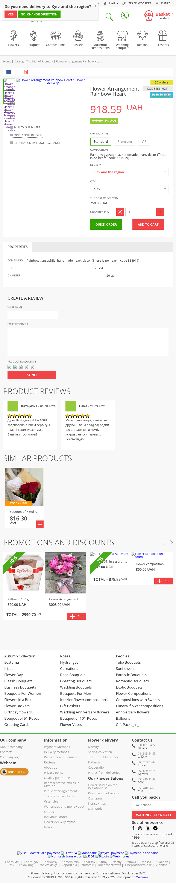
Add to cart (148, 224)
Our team (95, 798)
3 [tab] (88, 623)
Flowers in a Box (17, 699)
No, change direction (39, 14)
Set (80, 616)
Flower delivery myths (59, 822)
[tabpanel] (30, 425)
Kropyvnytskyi (48, 865)
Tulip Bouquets (128, 662)
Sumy (103, 862)
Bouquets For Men (75, 693)
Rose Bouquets (72, 674)
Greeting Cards (16, 724)
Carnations (69, 668)
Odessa (145, 862)
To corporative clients (59, 796)
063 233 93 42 (146, 762)
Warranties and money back (64, 807)
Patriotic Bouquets (131, 674)
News (48, 827)
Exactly (116, 862)
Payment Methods (57, 747)
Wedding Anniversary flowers (84, 712)
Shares (49, 812)
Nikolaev (161, 862)
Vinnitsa (161, 865)
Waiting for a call (154, 815)
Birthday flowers (18, 712)
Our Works (95, 809)
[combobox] (129, 172)
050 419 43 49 (146, 779)
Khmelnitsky (70, 862)
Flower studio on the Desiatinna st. (102, 787)
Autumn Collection (19, 656)
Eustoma (11, 662)
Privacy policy (53, 773)
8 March (94, 762)
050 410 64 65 (146, 788)
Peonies (122, 656)
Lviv (11, 865)
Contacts (6, 752)
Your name (15, 307)
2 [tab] (81, 623)
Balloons (123, 718)
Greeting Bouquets (76, 680)
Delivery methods (56, 752)
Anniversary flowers (132, 712)
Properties (18, 246)
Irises (8, 668)
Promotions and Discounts (58, 542)
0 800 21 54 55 (147, 745)
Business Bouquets (20, 687)
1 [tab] (88, 453)
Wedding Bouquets (76, 687)
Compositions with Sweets (138, 699)
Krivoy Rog (25, 865)
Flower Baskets (17, 705)
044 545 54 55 (146, 753)
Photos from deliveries (104, 773)
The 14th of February (103, 757)
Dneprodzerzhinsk (138, 865)
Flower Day (13, 674)
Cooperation (97, 767)
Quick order (106, 224)
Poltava (131, 862)
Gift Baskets (70, 705)
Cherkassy (50, 862)
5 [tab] (101, 623)
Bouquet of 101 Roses (78, 718)
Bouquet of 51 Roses (21, 718)
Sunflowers (125, 668)
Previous (163, 542)
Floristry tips (97, 804)
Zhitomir (87, 865)
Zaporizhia (69, 865)
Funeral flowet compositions (139, 705)
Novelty (93, 747)
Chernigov (31, 862)
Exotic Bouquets (129, 687)
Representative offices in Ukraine (61, 784)
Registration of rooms (103, 793)
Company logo (10, 757)
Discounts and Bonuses (61, 757)
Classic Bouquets (18, 680)
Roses (65, 656)
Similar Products (37, 458)
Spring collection (100, 752)
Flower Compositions (133, 693)
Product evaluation (22, 361)
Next (171, 542)
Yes (11, 14)
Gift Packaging (127, 724)
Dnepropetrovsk (109, 865)
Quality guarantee (57, 778)
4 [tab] (94, 623)
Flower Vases (71, 724)
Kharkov (89, 862)
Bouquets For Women (22, 693)
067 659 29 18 (146, 770)
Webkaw (142, 877)
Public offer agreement (60, 791)
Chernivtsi (12, 862)
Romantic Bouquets (132, 680)
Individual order (55, 817)
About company (11, 747)
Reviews (50, 762)
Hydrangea (69, 662)
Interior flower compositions (84, 699)
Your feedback (18, 324)
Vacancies (51, 801)
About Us (50, 767)
